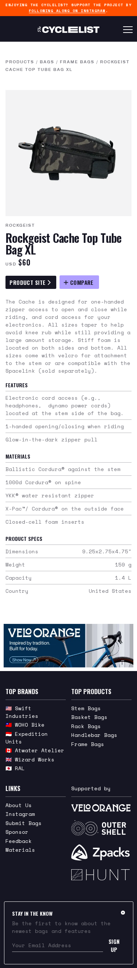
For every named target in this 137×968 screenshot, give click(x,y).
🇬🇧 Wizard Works (29, 759)
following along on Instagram (67, 11)
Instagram (20, 814)
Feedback (18, 841)
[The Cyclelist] (68, 29)
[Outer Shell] (101, 828)
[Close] (123, 912)
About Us (18, 805)
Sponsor (16, 832)
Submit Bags (23, 823)
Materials (20, 850)
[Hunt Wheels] (101, 874)
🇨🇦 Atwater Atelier (34, 750)
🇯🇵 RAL (15, 768)
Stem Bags (86, 708)
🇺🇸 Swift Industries (21, 712)
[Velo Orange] (68, 645)
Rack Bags (86, 726)
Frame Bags (77, 61)
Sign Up (114, 945)
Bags (47, 61)
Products (19, 61)
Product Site (28, 282)
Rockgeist (20, 225)
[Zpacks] (101, 852)
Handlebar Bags (94, 735)
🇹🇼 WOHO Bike (25, 724)
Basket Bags (89, 717)
